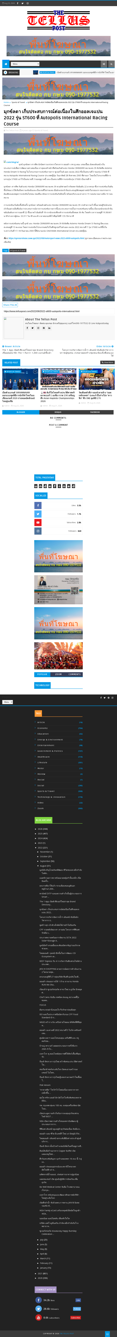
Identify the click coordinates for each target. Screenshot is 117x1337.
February (44, 1263)
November (45, 851)
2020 (40, 1278)
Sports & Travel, (41, 130)
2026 (40, 829)
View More (108, 362)
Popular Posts (42, 675)
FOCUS (43, 1005)
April (42, 1253)
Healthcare (44, 757)
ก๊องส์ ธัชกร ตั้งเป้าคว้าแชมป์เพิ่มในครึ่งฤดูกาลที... (61, 1146)
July (42, 1239)
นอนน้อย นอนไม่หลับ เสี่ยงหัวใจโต (55, 1218)
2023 (40, 843)
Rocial (41, 780)
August (43, 865)
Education (43, 734)
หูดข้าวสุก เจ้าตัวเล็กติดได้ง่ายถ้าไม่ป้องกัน (58, 925)
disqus (58, 412)
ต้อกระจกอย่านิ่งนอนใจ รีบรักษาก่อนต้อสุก (58, 1009)
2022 (40, 847)
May (42, 1249)
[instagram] (27, 3)
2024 (40, 838)
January (44, 1267)
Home (6, 102)
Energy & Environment (50, 740)
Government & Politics (50, 751)
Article (41, 722)
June (42, 1244)
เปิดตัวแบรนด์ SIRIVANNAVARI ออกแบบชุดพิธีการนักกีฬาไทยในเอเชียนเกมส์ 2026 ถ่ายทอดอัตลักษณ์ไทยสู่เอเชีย (18, 397)
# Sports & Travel (17, 250)
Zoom (58, 674)
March (43, 1258)
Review (41, 774)
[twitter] (22, 3)
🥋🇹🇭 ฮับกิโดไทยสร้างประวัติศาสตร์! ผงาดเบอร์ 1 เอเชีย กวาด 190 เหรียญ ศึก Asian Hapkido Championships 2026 (58, 397)
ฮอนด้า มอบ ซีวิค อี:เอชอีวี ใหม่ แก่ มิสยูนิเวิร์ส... (60, 1133)
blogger (21, 412)
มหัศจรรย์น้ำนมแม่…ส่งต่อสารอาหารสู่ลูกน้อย (59, 1174)
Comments (75, 674)
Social (41, 785)
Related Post (11, 362)
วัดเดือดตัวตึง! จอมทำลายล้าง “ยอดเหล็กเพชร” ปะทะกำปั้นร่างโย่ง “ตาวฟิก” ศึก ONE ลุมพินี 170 (95, 395)
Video (41, 803)
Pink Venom (45, 1085)
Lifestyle (42, 762)
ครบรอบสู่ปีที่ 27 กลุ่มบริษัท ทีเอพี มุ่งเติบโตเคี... (60, 976)
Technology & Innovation (51, 797)
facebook (95, 412)
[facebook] (17, 3)
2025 (40, 833)
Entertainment (46, 745)
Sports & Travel (23, 72)
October (44, 856)
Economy (43, 728)
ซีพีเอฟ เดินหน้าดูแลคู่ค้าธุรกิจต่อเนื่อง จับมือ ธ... (60, 1129)
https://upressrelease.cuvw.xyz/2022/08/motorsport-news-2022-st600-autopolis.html (46, 238)
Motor (41, 768)
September (45, 861)
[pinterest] (108, 697)
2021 (40, 1273)
